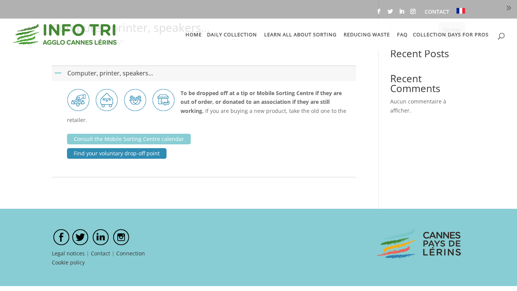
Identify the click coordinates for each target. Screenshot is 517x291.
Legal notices (68, 253)
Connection (130, 253)
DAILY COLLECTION (232, 35)
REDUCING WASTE (367, 35)
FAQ (402, 35)
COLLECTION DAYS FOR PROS (451, 35)
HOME (193, 35)
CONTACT (437, 12)
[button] (205, 73)
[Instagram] (413, 14)
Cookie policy (68, 262)
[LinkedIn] (401, 14)
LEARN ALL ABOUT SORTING (300, 35)
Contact (100, 253)
